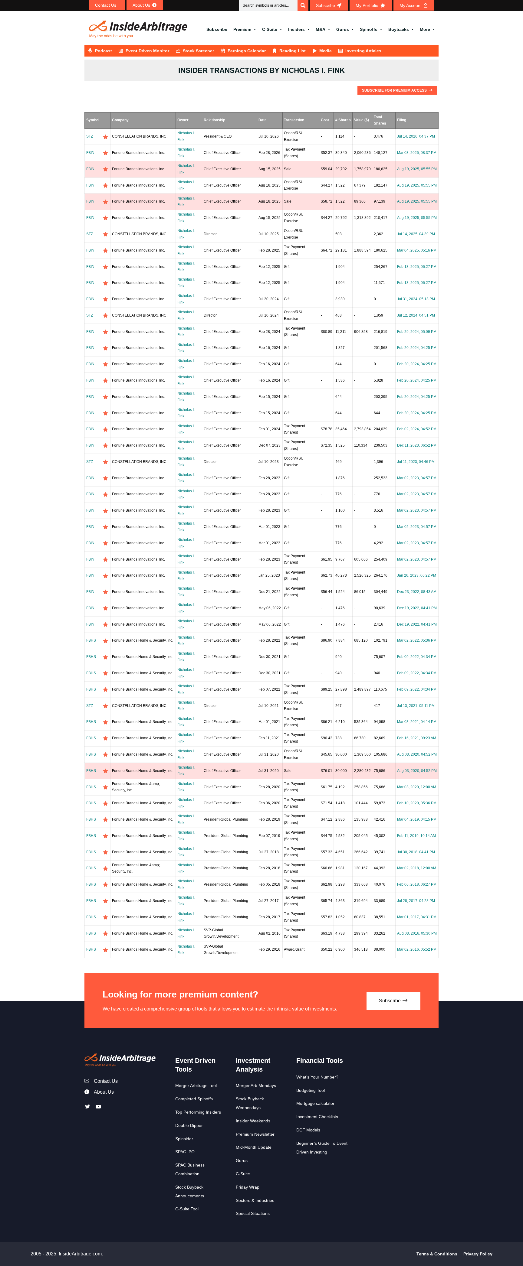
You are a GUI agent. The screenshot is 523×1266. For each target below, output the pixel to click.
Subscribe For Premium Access (395, 90)
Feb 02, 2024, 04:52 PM (416, 429)
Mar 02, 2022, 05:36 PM (416, 640)
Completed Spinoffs (194, 1098)
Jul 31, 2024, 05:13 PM (416, 299)
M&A (320, 29)
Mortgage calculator (315, 1103)
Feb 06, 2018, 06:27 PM (416, 884)
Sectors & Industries (255, 1200)
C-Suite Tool (187, 1208)
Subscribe (216, 29)
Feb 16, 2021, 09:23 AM (416, 738)
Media (325, 50)
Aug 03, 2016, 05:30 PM (417, 933)
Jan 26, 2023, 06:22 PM (416, 575)
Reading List (292, 50)
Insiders (296, 29)
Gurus (342, 29)
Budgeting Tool (310, 1090)
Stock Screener (198, 50)
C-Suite (269, 29)
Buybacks (398, 29)
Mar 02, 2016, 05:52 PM (416, 949)
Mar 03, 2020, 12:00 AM (416, 787)
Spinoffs (368, 29)
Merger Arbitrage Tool (196, 1085)
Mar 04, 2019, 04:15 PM (416, 819)
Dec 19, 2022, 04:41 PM (417, 608)
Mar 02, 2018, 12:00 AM (416, 868)
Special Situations (253, 1213)
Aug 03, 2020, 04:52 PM (417, 754)
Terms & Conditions (436, 1253)
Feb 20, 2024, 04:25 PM (416, 348)
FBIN (90, 153)
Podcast (103, 50)
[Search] (303, 5)
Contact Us (106, 1081)
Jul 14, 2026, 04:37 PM (416, 136)
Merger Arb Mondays (256, 1085)
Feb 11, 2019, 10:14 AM (416, 836)
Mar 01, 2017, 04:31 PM (416, 917)
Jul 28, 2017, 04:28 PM (416, 901)
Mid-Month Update (253, 1147)
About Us (104, 1092)
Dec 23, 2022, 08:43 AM (416, 592)
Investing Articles (363, 50)
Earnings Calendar (247, 50)
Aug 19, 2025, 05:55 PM (417, 169)
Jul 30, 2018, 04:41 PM (416, 852)
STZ (89, 136)
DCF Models (308, 1130)
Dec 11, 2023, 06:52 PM (416, 445)
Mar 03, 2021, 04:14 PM (416, 722)
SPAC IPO (185, 1151)
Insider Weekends (253, 1120)
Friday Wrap (247, 1187)
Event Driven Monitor (147, 50)
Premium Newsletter (255, 1134)
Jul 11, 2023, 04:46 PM (416, 462)
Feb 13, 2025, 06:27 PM (416, 267)
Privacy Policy (477, 1253)
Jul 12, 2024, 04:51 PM (416, 315)
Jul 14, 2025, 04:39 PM (416, 234)
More (425, 29)
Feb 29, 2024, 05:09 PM (416, 332)
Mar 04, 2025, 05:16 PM (416, 250)
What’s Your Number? (317, 1077)
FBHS (91, 640)
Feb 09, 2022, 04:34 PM (416, 657)
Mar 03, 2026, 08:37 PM (416, 153)
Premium (242, 29)
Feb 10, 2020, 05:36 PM (416, 803)
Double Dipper (189, 1125)
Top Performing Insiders (198, 1112)
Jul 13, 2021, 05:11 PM (416, 706)
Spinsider (184, 1138)
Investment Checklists (317, 1116)
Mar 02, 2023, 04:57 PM (416, 478)
